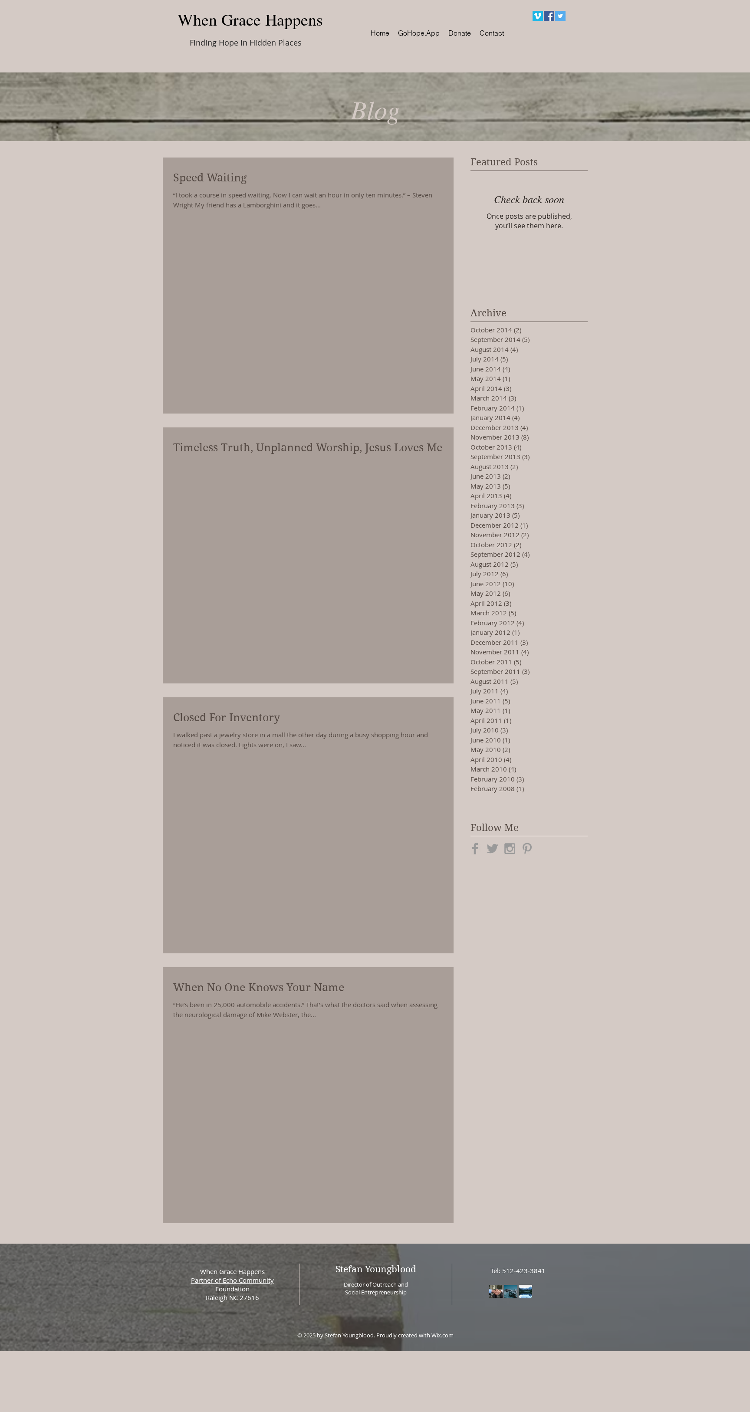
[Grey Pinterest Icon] (527, 848)
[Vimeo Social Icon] (538, 16)
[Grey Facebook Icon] (475, 848)
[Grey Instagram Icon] (509, 848)
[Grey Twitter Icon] (492, 848)
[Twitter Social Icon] (560, 16)
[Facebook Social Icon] (549, 16)
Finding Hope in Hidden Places (246, 42)
